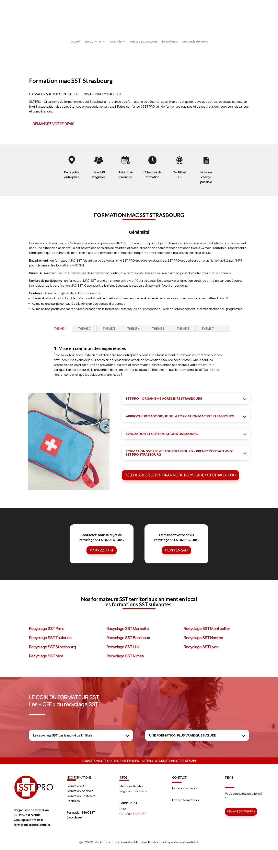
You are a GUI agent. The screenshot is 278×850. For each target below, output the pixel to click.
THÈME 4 (133, 329)
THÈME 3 (109, 329)
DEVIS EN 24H (176, 550)
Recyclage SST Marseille (127, 628)
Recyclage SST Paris (46, 628)
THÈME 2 (84, 329)
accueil (75, 41)
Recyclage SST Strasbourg (52, 646)
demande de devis (195, 41)
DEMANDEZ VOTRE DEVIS (53, 123)
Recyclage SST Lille (123, 646)
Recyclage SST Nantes (203, 637)
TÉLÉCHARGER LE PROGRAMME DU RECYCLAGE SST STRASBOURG (180, 475)
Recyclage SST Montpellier (207, 628)
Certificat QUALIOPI (132, 814)
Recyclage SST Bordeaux (128, 637)
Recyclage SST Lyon (201, 646)
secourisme (93, 41)
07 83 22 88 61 (101, 550)
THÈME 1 (60, 329)
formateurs (170, 41)
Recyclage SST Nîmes (125, 656)
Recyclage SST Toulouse (50, 637)
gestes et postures (144, 41)
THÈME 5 (158, 329)
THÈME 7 (208, 329)
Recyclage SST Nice (46, 656)
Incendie (116, 41)
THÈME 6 (183, 329)
